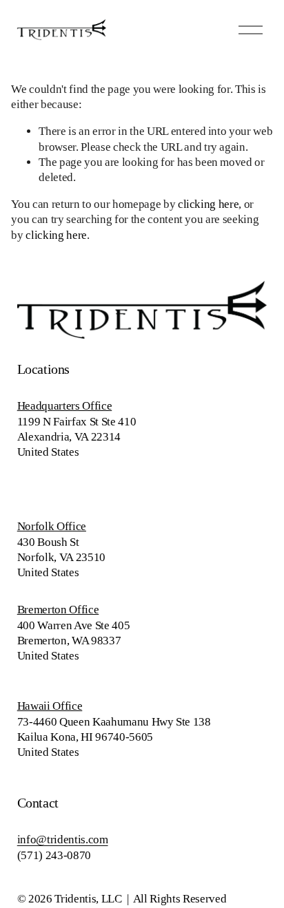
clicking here (208, 204)
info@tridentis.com (62, 839)
